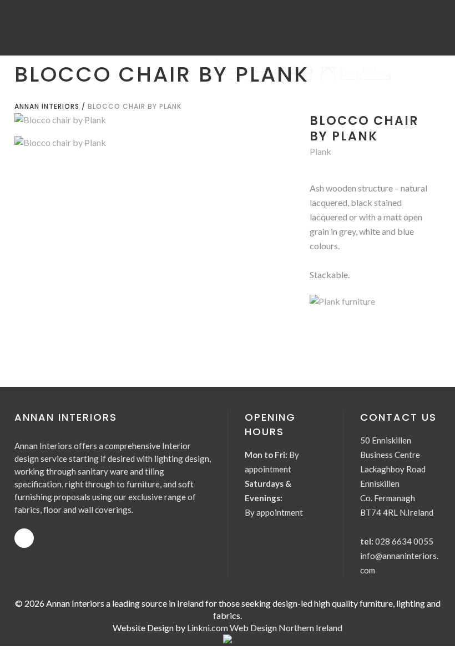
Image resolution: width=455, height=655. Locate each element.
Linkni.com (207, 627)
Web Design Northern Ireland (286, 627)
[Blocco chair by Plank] (150, 119)
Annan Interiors (46, 106)
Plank (320, 151)
